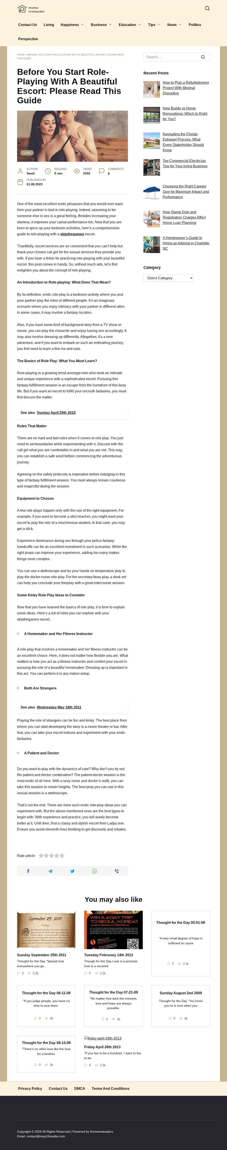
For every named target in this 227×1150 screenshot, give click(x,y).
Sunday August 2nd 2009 (181, 993)
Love (27, 153)
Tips (151, 25)
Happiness (70, 25)
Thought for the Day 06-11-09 (46, 993)
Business (99, 25)
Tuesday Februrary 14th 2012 (108, 955)
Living (49, 25)
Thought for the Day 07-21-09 (113, 992)
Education (127, 25)
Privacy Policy (30, 1088)
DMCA (79, 1088)
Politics (195, 25)
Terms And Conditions (110, 1088)
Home (20, 54)
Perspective (28, 39)
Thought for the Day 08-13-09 (46, 1043)
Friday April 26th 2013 (102, 1047)
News (172, 25)
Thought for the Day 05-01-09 (180, 922)
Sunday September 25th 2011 (41, 955)
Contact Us (27, 25)
